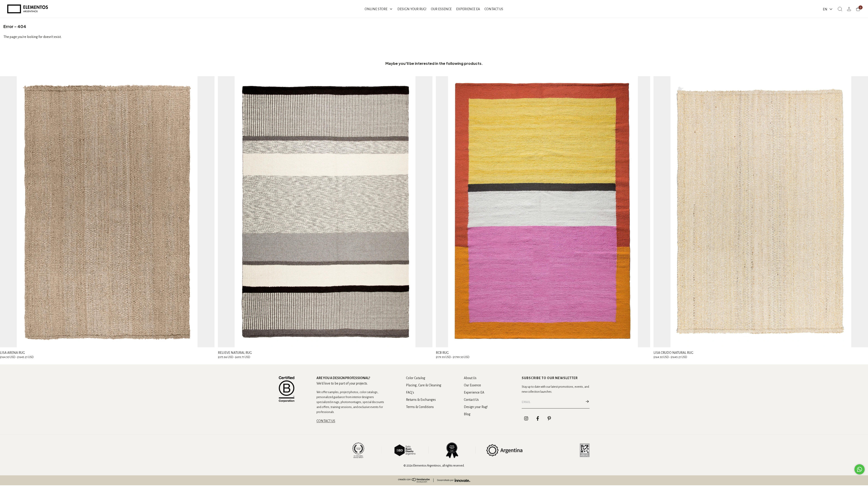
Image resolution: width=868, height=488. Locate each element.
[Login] (849, 9)
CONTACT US (325, 421)
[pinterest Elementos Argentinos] (549, 418)
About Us (470, 378)
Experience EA (474, 392)
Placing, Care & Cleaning (423, 385)
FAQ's (410, 392)
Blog (467, 414)
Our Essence (472, 385)
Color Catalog (415, 378)
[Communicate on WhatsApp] (859, 469)
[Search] (840, 9)
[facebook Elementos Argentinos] (537, 418)
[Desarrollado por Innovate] (453, 480)
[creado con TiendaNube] (414, 480)
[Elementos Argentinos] (27, 9)
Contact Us (471, 399)
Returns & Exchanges (421, 399)
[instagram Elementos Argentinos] (526, 418)
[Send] (587, 402)
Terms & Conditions (420, 407)
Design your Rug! (476, 407)
